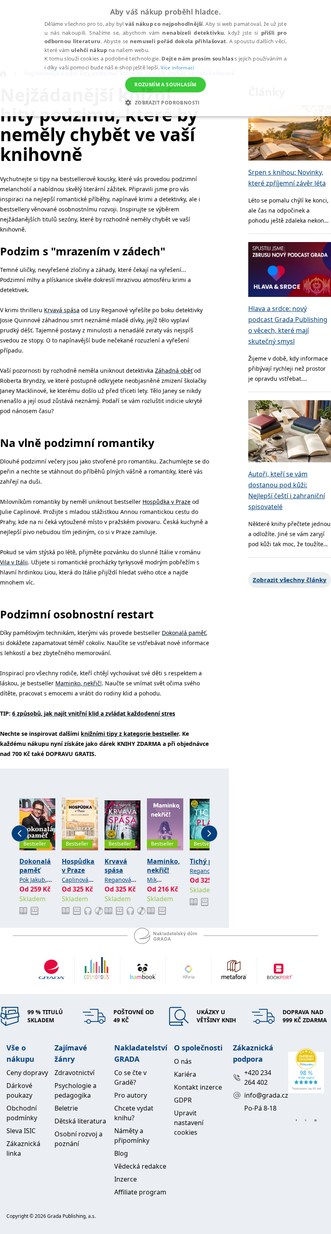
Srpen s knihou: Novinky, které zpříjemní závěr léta (287, 178)
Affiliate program (140, 1192)
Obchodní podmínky (21, 1113)
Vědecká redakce (140, 1166)
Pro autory (130, 1095)
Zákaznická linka (23, 1148)
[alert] (165, 58)
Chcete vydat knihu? (133, 1113)
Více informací (177, 67)
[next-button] (209, 833)
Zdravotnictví (74, 1072)
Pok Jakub (32, 879)
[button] (165, 102)
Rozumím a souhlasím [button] (165, 84)
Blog (121, 1153)
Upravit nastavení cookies (188, 1123)
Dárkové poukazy (19, 1090)
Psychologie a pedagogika (75, 1090)
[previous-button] (19, 833)
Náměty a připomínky (131, 1135)
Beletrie (66, 1108)
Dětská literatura (80, 1121)
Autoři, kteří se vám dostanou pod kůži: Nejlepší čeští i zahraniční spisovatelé (286, 490)
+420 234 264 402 (257, 1077)
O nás (183, 1061)
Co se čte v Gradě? (130, 1077)
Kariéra (185, 1074)
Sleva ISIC (21, 1130)
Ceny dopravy (27, 1072)
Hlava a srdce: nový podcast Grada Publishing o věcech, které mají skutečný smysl (287, 325)
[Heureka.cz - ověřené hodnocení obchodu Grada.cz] (306, 1071)
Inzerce (125, 1179)
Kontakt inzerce (198, 1087)
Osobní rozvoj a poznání (78, 1139)
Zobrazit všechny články (290, 580)
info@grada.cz (262, 1095)
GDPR (183, 1100)
